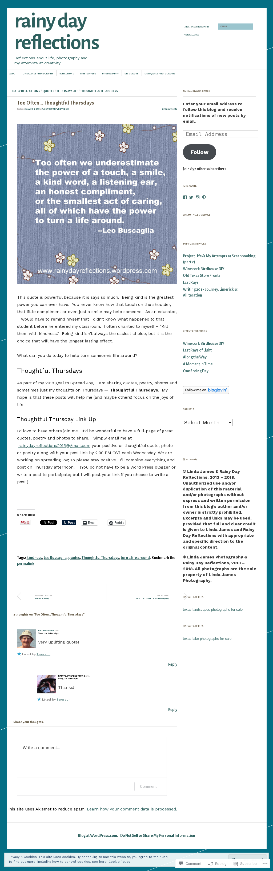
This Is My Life (88, 74)
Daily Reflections (26, 91)
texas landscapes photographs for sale (213, 610)
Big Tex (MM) (43, 597)
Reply (172, 664)
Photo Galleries (191, 35)
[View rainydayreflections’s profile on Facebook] (185, 197)
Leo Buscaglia (55, 558)
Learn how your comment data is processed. (132, 809)
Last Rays (191, 283)
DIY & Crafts (132, 74)
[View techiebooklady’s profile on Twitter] (191, 197)
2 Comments (169, 109)
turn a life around (135, 558)
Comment (148, 786)
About (13, 74)
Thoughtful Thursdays (99, 91)
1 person (43, 654)
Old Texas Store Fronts (201, 276)
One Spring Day (195, 371)
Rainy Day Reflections (56, 31)
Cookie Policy (119, 862)
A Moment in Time (197, 364)
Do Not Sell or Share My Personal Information (157, 836)
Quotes (48, 91)
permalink (25, 564)
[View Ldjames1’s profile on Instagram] (197, 197)
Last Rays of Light (197, 350)
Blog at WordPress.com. (98, 836)
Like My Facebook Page (196, 215)
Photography (110, 74)
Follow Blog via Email (196, 91)
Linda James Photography (196, 27)
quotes (74, 558)
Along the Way (195, 357)
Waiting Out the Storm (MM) (153, 597)
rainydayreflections (55, 109)
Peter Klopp (46, 630)
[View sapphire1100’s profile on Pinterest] (204, 197)
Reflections (66, 74)
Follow (199, 152)
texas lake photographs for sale (207, 639)
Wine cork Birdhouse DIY (203, 269)
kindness (34, 558)
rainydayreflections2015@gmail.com (54, 445)
